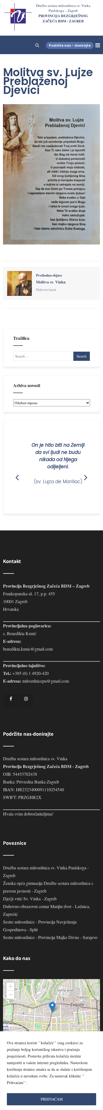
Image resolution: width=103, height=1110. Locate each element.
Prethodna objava (51, 279)
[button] (52, 1006)
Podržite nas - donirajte (70, 45)
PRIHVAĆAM (52, 1099)
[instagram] (26, 701)
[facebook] (11, 701)
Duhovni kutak (46, 289)
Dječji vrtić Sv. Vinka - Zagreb (30, 898)
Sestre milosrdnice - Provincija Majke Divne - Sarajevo (50, 937)
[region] (51, 1070)
